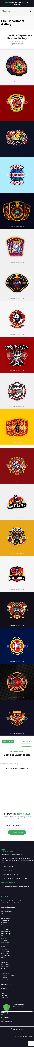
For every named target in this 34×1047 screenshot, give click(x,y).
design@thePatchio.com (11, 874)
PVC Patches (4, 913)
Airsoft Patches (5, 971)
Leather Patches (5, 920)
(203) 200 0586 (8, 866)
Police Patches (5, 953)
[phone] (18, 12)
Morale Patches (5, 960)
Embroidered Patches (6, 911)
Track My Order (5, 988)
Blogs (2, 1019)
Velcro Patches (5, 942)
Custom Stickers (5, 927)
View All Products (5, 931)
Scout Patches (4, 968)
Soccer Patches (5, 973)
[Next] (19, 796)
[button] (32, 1)
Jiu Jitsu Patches (5, 966)
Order (24, 2)
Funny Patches (5, 982)
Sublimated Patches (6, 916)
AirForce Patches (5, 951)
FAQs (2, 993)
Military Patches (5, 962)
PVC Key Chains (5, 929)
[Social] (2, 901)
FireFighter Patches (6, 955)
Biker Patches (4, 938)
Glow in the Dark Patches (7, 975)
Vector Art (3, 1023)
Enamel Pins (4, 922)
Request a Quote (5, 999)
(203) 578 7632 (8, 870)
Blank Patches (4, 947)
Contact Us (4, 995)
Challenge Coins (5, 924)
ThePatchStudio (5, 1017)
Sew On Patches (5, 944)
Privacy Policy (4, 997)
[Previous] (14, 796)
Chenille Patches (5, 918)
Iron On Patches (5, 940)
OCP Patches (4, 958)
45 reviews (19, 1006)
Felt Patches (4, 977)
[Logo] (7, 11)
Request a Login (5, 991)
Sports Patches (5, 964)
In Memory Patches (6, 979)
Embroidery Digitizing (6, 1021)
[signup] (24, 12)
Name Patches (5, 949)
